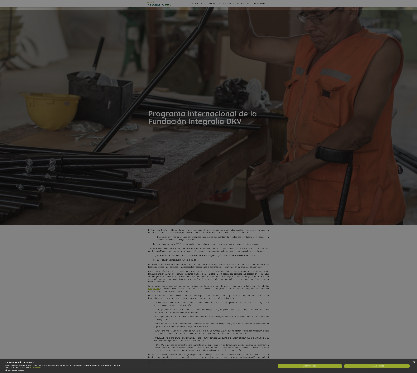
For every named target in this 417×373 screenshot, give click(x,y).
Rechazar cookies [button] (377, 366)
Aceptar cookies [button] (310, 366)
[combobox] (414, 362)
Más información (35, 368)
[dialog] (208, 366)
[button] (65, 370)
